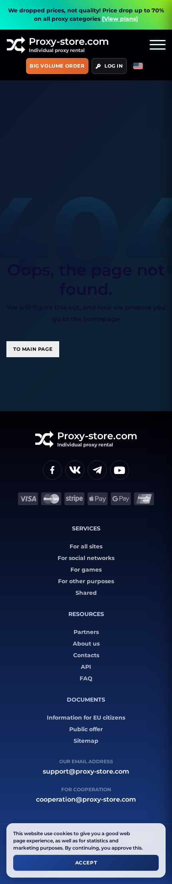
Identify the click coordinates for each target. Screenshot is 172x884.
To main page (32, 349)
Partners (86, 632)
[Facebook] (52, 470)
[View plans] (120, 18)
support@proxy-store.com (86, 771)
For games (86, 569)
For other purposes (86, 581)
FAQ (86, 678)
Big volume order (57, 66)
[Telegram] (97, 470)
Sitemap (86, 740)
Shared (86, 592)
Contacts (86, 655)
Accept (86, 863)
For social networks (86, 558)
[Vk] (74, 470)
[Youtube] (119, 470)
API (86, 666)
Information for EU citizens (86, 717)
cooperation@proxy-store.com (86, 799)
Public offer (86, 729)
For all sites (86, 546)
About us (86, 643)
